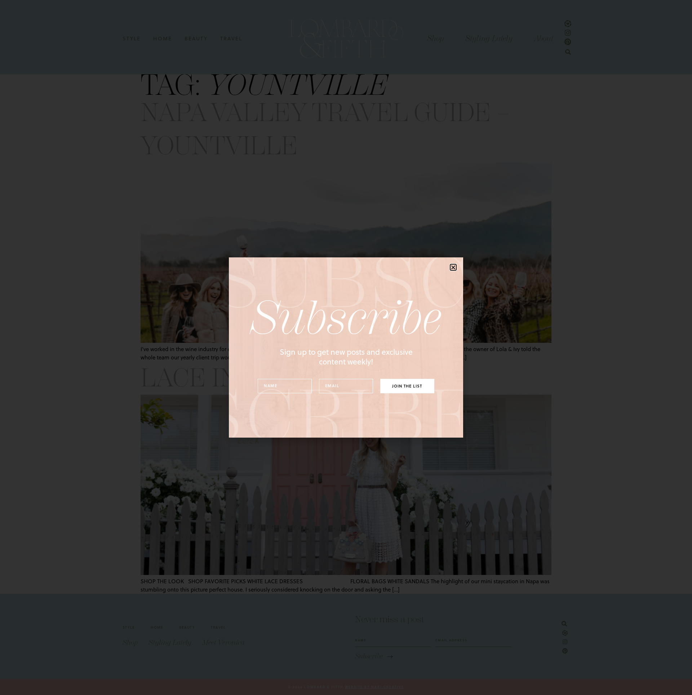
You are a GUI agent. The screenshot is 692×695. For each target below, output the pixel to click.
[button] (453, 267)
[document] (346, 347)
